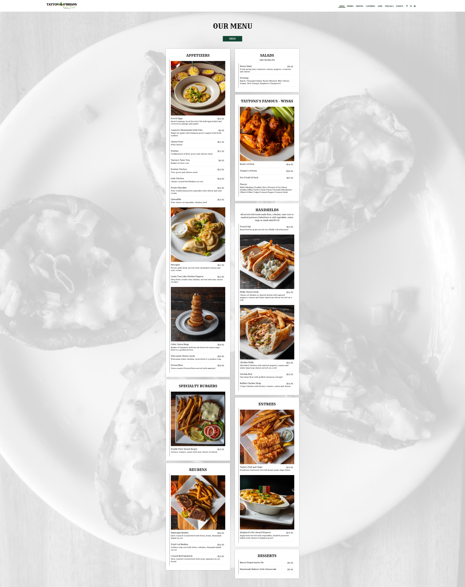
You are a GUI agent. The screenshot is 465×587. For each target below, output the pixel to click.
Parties (359, 6)
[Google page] (415, 6)
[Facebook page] (407, 6)
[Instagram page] (411, 6)
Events (399, 6)
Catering (370, 6)
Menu (342, 6)
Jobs (379, 6)
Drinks (350, 6)
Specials (389, 6)
